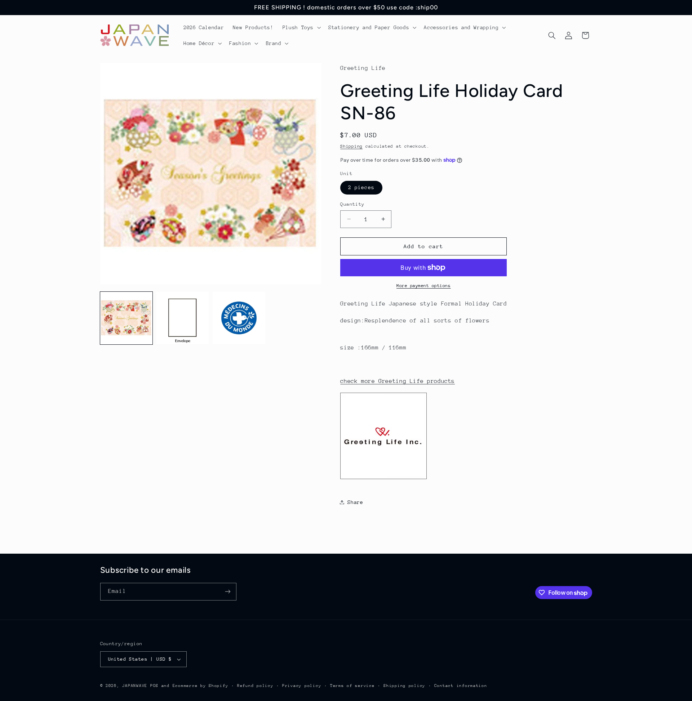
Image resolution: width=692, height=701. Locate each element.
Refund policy (255, 685)
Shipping (351, 145)
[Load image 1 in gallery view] (126, 318)
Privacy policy (301, 685)
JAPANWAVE (134, 685)
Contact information (460, 685)
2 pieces (361, 187)
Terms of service (352, 685)
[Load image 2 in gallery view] (182, 318)
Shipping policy (404, 685)
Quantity (352, 204)
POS (154, 685)
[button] (301, 27)
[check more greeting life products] (383, 478)
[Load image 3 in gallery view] (239, 318)
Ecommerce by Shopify (201, 685)
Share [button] (355, 502)
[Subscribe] (227, 591)
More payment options (423, 285)
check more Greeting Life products (397, 381)
